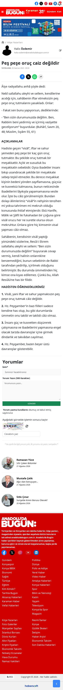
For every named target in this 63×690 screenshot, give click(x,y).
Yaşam (35, 601)
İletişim (36, 632)
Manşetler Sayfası (12, 628)
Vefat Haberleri (10, 605)
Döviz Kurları (9, 636)
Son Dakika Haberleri (44, 644)
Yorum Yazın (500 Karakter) (16, 378)
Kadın (35, 597)
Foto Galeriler (9, 624)
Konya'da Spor (40, 609)
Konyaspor (8, 564)
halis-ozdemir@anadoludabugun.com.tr (31, 52)
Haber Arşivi (39, 636)
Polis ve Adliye (40, 568)
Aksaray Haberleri (12, 597)
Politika (36, 560)
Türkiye (6, 580)
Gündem (7, 560)
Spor (34, 589)
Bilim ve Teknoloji (41, 593)
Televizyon (38, 605)
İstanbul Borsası (11, 632)
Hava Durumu (10, 657)
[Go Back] (56, 684)
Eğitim (5, 584)
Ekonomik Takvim (12, 649)
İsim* (5, 367)
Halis (23, 48)
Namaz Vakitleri (10, 661)
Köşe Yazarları (14, 42)
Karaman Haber (11, 601)
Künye (35, 624)
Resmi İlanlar (39, 620)
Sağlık (5, 576)
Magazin (37, 613)
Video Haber (39, 576)
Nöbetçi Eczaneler (12, 653)
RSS (11, 676)
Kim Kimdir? (8, 589)
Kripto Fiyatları (10, 644)
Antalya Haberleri (41, 580)
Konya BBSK (8, 568)
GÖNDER (31, 403)
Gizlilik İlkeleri (39, 628)
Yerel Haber (38, 572)
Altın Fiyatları (9, 640)
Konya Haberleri (41, 584)
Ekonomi (7, 572)
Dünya (35, 564)
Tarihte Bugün (10, 593)
